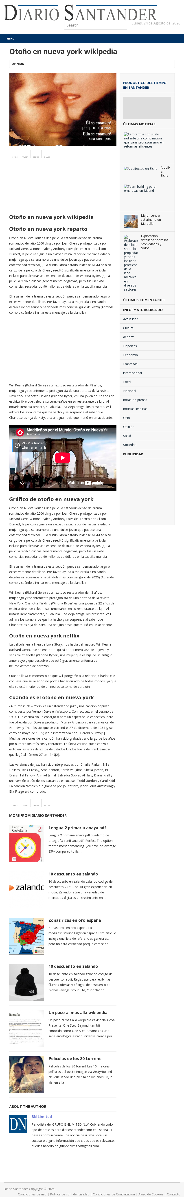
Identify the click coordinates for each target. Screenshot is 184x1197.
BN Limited (42, 1116)
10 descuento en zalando (73, 874)
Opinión (18, 64)
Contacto (173, 1194)
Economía (130, 355)
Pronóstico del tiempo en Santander (144, 85)
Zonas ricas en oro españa (74, 920)
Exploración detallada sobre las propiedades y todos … (154, 242)
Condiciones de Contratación (114, 1194)
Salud (127, 436)
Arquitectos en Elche (165, 171)
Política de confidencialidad (69, 1194)
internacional (132, 373)
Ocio (126, 418)
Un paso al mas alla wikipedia (77, 1012)
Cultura (128, 328)
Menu (11, 38)
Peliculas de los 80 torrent (74, 1058)
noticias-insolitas (135, 409)
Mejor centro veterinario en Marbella (151, 220)
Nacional (129, 391)
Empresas (130, 364)
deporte (129, 337)
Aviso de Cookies (150, 1194)
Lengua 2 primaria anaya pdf (77, 827)
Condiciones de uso (32, 1194)
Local (127, 382)
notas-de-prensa (135, 400)
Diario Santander (16, 1189)
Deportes (130, 346)
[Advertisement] (62, 194)
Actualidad (130, 319)
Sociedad (129, 445)
